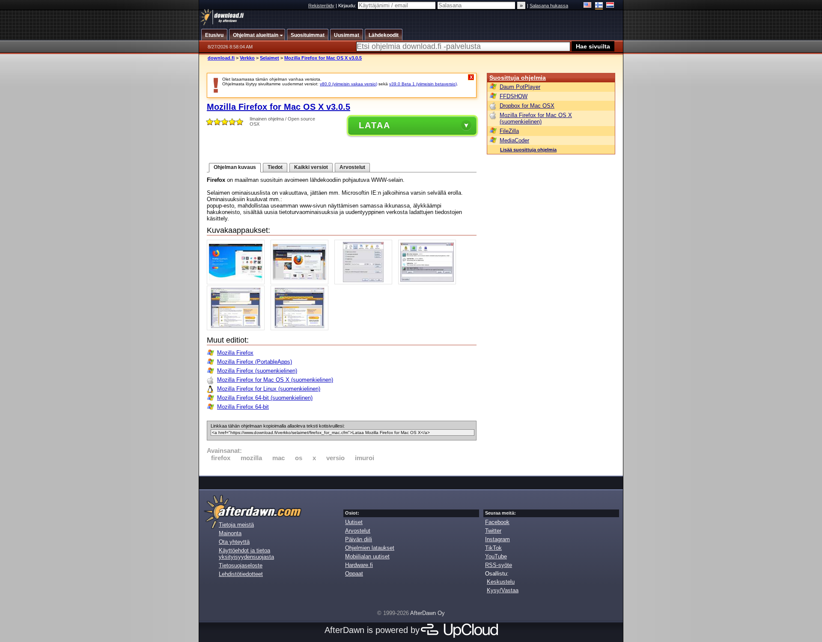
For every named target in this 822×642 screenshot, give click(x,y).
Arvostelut (352, 167)
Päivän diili (358, 539)
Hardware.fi (359, 565)
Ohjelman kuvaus (235, 167)
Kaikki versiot (311, 167)
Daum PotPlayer (520, 87)
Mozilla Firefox (235, 353)
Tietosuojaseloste (240, 565)
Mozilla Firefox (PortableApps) (254, 362)
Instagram (497, 539)
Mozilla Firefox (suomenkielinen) (257, 371)
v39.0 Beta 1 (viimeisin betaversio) (423, 83)
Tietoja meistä (236, 524)
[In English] (588, 5)
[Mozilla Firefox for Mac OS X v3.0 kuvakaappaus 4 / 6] (429, 282)
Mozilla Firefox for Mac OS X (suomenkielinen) (275, 380)
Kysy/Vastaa (502, 590)
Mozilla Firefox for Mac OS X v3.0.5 (323, 57)
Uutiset (354, 522)
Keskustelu (501, 582)
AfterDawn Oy (427, 613)
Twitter (493, 530)
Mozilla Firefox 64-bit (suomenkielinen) (265, 398)
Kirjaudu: (347, 5)
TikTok (493, 548)
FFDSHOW (513, 96)
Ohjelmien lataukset (369, 548)
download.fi (221, 57)
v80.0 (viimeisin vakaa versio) (348, 83)
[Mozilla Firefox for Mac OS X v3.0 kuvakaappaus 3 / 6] (365, 282)
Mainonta (230, 533)
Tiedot (275, 167)
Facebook (497, 522)
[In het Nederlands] (610, 5)
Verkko (247, 57)
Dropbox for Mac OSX (527, 105)
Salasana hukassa (549, 5)
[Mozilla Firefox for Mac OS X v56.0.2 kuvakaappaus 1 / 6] (238, 282)
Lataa (374, 125)
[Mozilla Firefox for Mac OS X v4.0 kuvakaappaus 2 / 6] (302, 282)
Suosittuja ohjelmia (517, 77)
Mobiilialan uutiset (367, 556)
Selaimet (269, 57)
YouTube (496, 556)
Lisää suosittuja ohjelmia (528, 149)
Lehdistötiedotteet (241, 574)
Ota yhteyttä (234, 542)
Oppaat (354, 573)
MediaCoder (514, 140)
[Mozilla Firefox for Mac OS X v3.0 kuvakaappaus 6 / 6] (302, 328)
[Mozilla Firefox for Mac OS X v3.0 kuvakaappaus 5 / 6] (238, 328)
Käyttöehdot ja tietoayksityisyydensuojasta (246, 553)
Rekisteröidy (321, 5)
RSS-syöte (498, 565)
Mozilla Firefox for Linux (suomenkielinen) (268, 389)
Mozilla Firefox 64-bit (243, 407)
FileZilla (509, 131)
